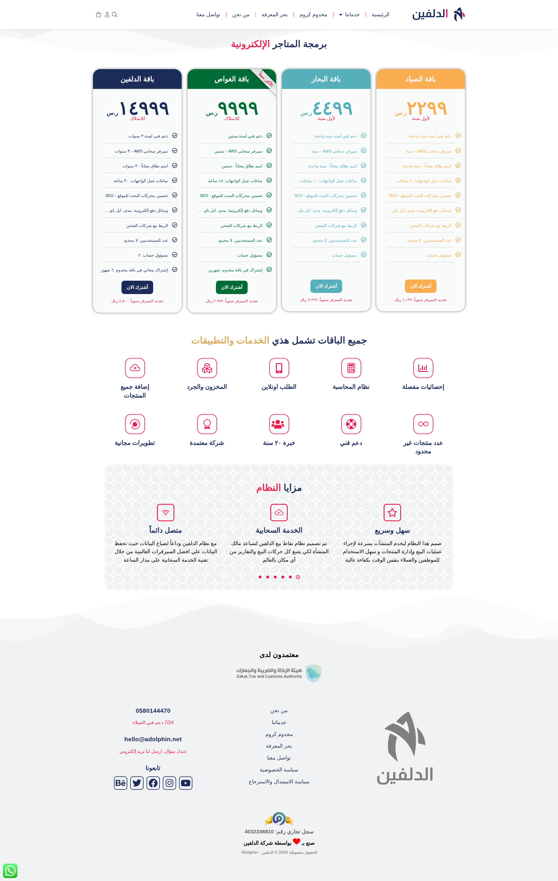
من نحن (241, 14)
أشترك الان (420, 286)
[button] (297, 577)
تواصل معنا (208, 14)
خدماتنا (352, 14)
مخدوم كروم (313, 14)
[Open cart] (98, 14)
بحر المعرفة (275, 14)
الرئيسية (380, 14)
